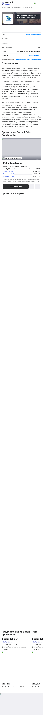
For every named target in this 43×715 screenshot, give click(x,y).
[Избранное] (26, 3)
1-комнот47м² (8, 174)
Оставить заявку (16, 186)
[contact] (31, 3)
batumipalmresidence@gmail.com (28, 59)
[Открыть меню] (39, 3)
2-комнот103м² (8, 176)
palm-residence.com (33, 34)
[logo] (7, 3)
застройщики (12, 7)
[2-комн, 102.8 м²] (16, 663)
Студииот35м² (8, 171)
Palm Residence (7, 642)
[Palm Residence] (21, 163)
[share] (40, 30)
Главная (4, 7)
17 (40, 43)
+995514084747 (35, 55)
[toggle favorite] (37, 30)
